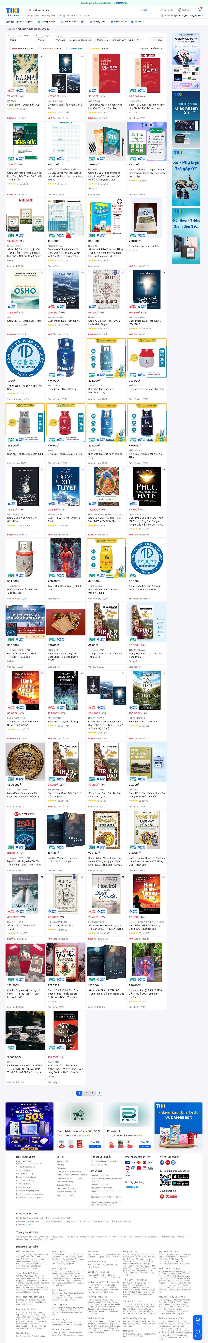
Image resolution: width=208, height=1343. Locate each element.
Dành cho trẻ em (28, 1287)
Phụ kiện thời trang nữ (96, 1265)
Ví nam (54, 1333)
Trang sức (92, 1275)
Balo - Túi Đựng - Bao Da (174, 1307)
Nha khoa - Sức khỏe (138, 1311)
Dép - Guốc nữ (70, 1293)
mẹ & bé (51, 15)
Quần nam (68, 1271)
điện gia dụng (32, 15)
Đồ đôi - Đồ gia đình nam (70, 1278)
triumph (113, 1237)
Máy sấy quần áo (171, 1264)
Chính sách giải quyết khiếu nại (69, 1178)
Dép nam (64, 1310)
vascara (19, 1237)
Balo (89, 1254)
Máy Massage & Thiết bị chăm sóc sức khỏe (32, 1318)
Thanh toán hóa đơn (131, 1304)
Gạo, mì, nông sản (29, 1283)
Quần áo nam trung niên (66, 1283)
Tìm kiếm (144, 10)
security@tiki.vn (36, 1197)
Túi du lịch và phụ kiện (102, 1254)
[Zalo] (173, 1162)
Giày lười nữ (73, 1298)
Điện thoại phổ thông (29, 1302)
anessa (151, 1237)
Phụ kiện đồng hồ (99, 1277)
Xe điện (147, 1321)
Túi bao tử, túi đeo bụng (73, 1335)
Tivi (165, 1261)
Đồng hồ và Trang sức (98, 1272)
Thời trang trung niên (65, 1264)
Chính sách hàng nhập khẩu (27, 1191)
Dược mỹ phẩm (39, 1328)
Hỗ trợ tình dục (37, 1326)
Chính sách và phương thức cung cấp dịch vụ (106, 1192)
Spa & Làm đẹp (140, 1307)
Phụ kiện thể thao (175, 1276)
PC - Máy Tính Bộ (99, 1292)
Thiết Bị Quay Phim (173, 1311)
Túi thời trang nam (61, 1329)
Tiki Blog (60, 1165)
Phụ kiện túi (77, 1325)
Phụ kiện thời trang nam (103, 1266)
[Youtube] (167, 1162)
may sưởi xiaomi (171, 1328)
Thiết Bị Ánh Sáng (175, 1302)
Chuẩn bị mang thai (29, 1268)
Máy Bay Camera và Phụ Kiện (174, 1312)
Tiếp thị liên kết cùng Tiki (67, 1188)
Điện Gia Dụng (23, 1333)
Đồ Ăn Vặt (96, 1328)
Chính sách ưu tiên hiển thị (101, 1188)
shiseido (19, 1239)
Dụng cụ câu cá (170, 1281)
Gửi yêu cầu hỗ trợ (23, 1170)
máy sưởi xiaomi (177, 1330)
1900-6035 (28, 1161)
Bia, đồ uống (25, 1285)
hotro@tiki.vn (37, 1194)
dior (25, 1237)
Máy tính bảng (27, 1304)
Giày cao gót (57, 1293)
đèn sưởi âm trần (170, 1337)
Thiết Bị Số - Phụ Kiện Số (135, 1280)
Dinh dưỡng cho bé (29, 1261)
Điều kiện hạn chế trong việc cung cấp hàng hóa (106, 1180)
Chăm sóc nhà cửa (31, 1292)
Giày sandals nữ (65, 1295)
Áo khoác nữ (71, 1257)
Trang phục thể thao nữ (168, 1271)
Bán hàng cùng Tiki (99, 1165)
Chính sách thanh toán (100, 1184)
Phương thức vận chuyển (26, 1177)
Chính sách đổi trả (23, 1184)
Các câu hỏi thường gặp (26, 1167)
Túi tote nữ (67, 1325)
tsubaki (53, 1239)
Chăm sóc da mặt (23, 1312)
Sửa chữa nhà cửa (99, 1302)
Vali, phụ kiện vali (113, 1257)
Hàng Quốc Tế (130, 1251)
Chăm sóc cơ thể (28, 1317)
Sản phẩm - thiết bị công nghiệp (139, 1269)
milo (92, 1237)
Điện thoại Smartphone (25, 1300)
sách (78, 15)
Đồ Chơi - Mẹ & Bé (25, 1251)
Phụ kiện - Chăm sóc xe (133, 1321)
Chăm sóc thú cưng (95, 1321)
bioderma (81, 1237)
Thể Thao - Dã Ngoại (169, 1268)
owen (59, 1237)
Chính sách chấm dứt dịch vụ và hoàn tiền (106, 1198)
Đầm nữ (61, 1254)
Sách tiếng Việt (129, 1334)
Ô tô (137, 1324)
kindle (128, 1237)
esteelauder (34, 1237)
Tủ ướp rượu (185, 1264)
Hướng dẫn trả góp (24, 1187)
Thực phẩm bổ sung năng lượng (175, 1288)
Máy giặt (167, 1259)
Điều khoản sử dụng (65, 1182)
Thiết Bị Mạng (101, 1290)
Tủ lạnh (167, 1257)
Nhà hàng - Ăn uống (137, 1309)
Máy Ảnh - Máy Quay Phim (172, 1297)
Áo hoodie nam (63, 1276)
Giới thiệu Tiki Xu (63, 1185)
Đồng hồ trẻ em (114, 1277)
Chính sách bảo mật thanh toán (69, 1171)
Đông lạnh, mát (33, 1281)
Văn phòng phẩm (144, 1334)
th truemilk (44, 1237)
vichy (42, 1239)
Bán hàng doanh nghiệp (66, 1192)
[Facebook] (162, 1162)
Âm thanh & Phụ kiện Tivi (169, 1254)
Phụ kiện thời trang (97, 1261)
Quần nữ (69, 1254)
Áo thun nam (57, 1271)
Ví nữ (78, 1322)
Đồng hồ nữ (101, 1275)
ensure (66, 1237)
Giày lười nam (57, 1308)
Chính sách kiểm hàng (25, 1180)
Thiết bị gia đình (38, 1336)
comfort (178, 1237)
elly (87, 1237)
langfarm (28, 1239)
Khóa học (145, 1304)
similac (171, 1237)
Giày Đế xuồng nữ (68, 1300)
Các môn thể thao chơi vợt (175, 1284)
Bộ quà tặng (99, 1333)
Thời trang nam (59, 1268)
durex (73, 1237)
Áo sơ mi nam (67, 1274)
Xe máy (131, 1324)
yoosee (158, 1237)
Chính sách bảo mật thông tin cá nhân (72, 1175)
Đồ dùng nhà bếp (23, 1336)
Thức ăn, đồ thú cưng (29, 1290)
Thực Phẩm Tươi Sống (27, 1273)
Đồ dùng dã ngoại (175, 1274)
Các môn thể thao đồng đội (175, 1283)
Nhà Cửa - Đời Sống (97, 1297)
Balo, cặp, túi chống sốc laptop (104, 1255)
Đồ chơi (41, 1254)
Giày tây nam (69, 1308)
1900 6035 (27, 1225)
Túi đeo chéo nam (66, 1333)
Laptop (110, 1292)
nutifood (121, 1237)
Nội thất (99, 1304)
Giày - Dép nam (59, 1304)
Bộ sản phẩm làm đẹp (31, 1327)
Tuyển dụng (61, 1168)
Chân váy (69, 1259)
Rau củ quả (25, 1278)
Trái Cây (19, 1276)
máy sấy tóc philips (177, 1324)
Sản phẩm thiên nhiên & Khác (30, 1320)
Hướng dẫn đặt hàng (24, 1174)
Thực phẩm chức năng (30, 1315)
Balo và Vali (93, 1251)
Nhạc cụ (106, 1311)
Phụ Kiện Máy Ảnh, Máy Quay (171, 1300)
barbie (53, 1237)
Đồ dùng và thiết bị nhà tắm (104, 1307)
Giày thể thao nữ (179, 1287)
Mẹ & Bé (138, 1264)
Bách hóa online (135, 1266)
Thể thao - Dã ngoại (135, 1259)
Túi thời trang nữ (60, 1319)
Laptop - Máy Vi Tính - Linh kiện (104, 1282)
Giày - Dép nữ (59, 1290)
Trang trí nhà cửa (94, 1300)
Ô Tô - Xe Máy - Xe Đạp (134, 1318)
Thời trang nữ (58, 1251)
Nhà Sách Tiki (130, 1331)
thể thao (86, 15)
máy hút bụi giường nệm (174, 1331)
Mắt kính (109, 1265)
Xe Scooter (145, 1324)
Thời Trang (145, 1254)
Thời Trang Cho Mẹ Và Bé (26, 1254)
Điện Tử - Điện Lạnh (168, 1251)
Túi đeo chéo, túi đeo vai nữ (63, 1322)
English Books (137, 1336)
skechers (99, 1237)
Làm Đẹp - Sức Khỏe (26, 1309)
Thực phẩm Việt (37, 1278)
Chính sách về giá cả (99, 1175)
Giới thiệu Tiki (62, 1161)
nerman (136, 1237)
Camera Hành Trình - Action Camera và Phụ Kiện (174, 1304)
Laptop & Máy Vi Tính (142, 1268)
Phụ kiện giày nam (64, 1312)
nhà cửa (71, 15)
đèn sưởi (171, 1321)
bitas (185, 1237)
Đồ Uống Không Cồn (102, 1330)
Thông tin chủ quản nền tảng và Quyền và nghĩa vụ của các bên (107, 1203)
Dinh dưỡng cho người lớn (31, 1264)
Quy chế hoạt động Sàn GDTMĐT (104, 1161)
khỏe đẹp (61, 15)
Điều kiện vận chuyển (65, 1195)
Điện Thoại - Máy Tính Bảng (30, 1297)
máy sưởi (162, 1321)
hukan (36, 1239)
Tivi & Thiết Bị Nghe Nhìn (137, 1271)
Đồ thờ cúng (97, 1311)
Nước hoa (25, 1326)
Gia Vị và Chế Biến (99, 1326)
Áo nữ (54, 1254)
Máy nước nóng (174, 1261)
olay (165, 1237)
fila (47, 1239)
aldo (107, 1237)
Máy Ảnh (180, 1313)
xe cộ (43, 15)
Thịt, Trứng (28, 1276)
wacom (143, 1237)
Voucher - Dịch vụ (132, 1301)
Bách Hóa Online (96, 1318)
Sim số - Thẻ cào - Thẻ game (144, 1313)
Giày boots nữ (61, 1298)
